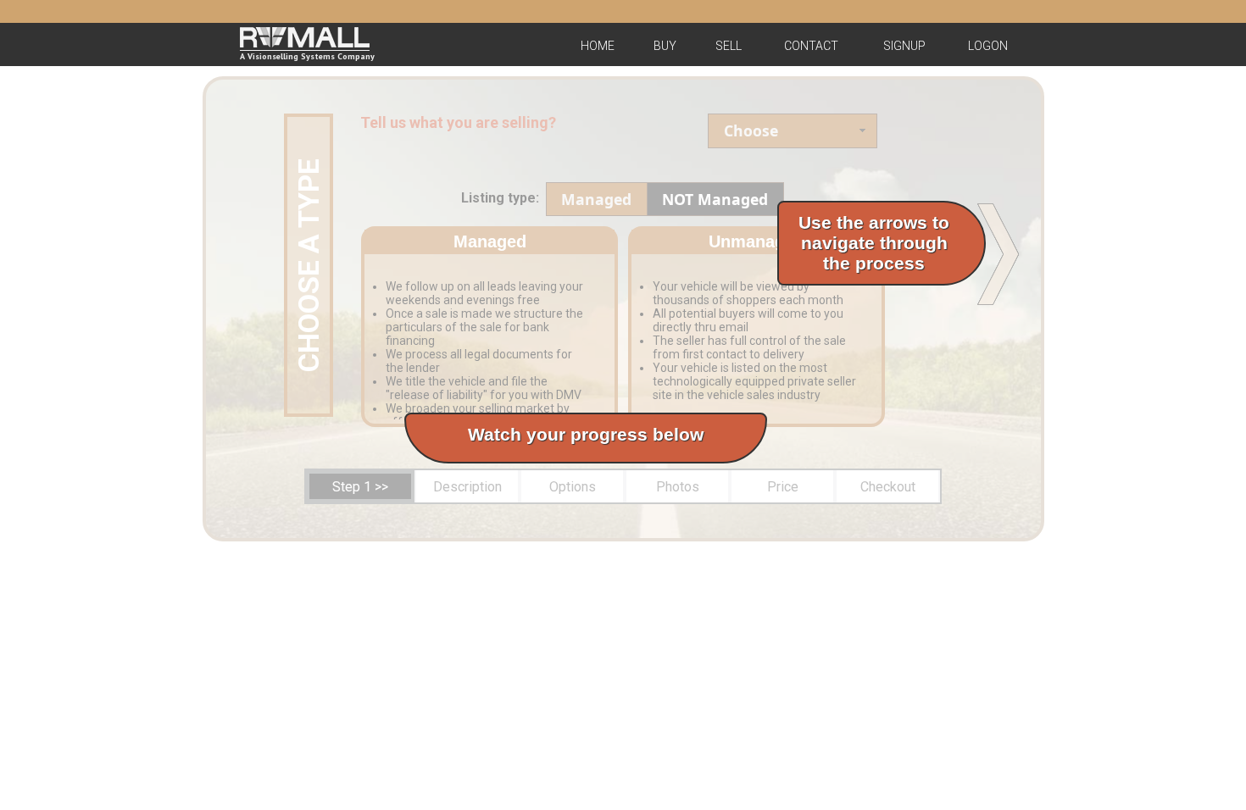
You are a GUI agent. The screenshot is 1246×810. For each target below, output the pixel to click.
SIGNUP (904, 46)
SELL (728, 46)
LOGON (988, 46)
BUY (665, 46)
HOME (598, 46)
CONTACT (811, 46)
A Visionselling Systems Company (307, 56)
